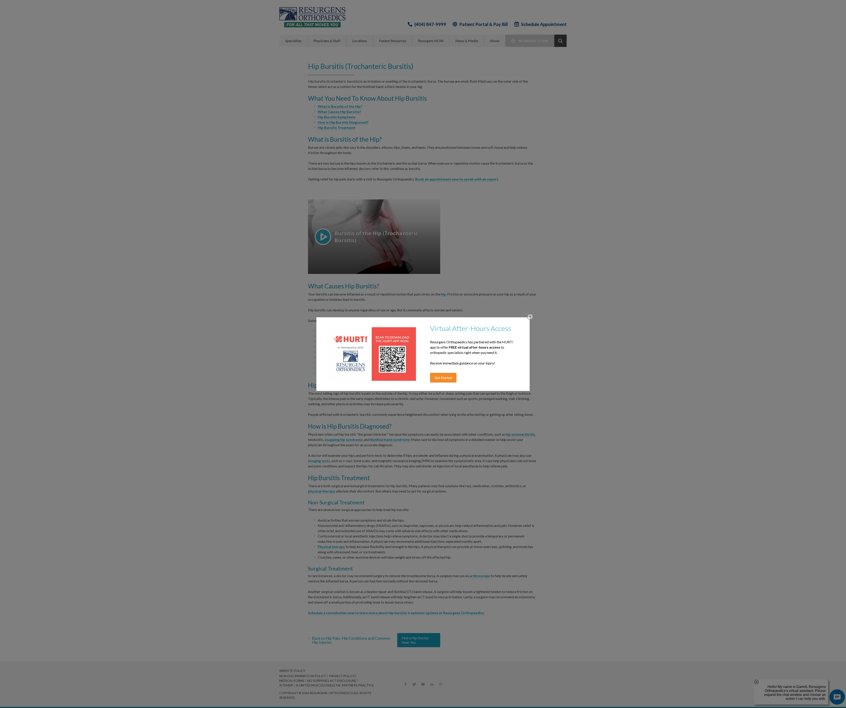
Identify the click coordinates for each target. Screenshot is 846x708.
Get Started (443, 377)
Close (530, 317)
